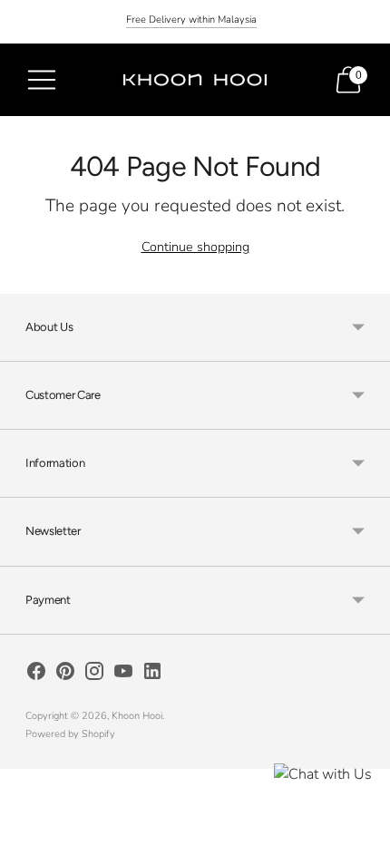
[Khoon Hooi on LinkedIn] (152, 674)
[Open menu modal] (41, 79)
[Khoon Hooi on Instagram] (94, 674)
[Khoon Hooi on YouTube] (123, 674)
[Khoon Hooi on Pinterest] (65, 674)
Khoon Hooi (137, 716)
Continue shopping (195, 247)
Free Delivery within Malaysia (191, 19)
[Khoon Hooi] (195, 79)
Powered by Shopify (70, 734)
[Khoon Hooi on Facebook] (36, 674)
